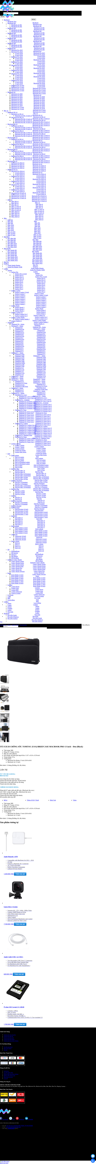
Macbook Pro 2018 (39, 83)
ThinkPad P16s (41, 339)
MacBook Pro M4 (39, 44)
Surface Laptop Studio (39, 320)
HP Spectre (39, 556)
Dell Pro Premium (39, 483)
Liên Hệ (6, 1078)
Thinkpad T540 (41, 367)
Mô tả (5, 800)
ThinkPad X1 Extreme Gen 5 (43, 404)
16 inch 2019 (41, 81)
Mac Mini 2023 (37, 248)
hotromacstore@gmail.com (13, 1127)
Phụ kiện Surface (37, 621)
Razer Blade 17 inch (39, 584)
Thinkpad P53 (41, 347)
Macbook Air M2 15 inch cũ (41, 132)
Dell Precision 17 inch (41, 517)
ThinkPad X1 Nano (41, 440)
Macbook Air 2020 (39, 105)
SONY (37, 609)
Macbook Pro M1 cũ (39, 120)
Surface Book (39, 308)
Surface (37, 273)
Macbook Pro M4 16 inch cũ (41, 162)
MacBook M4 (37, 41)
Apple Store (15, 625)
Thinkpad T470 (41, 361)
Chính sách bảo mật (9, 1038)
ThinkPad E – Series (39, 379)
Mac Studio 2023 (37, 261)
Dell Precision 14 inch (41, 512)
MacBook (35, 23)
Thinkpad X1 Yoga (41, 413)
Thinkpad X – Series (39, 382)
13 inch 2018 (41, 85)
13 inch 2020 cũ (41, 194)
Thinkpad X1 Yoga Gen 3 (43, 423)
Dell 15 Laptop (41, 461)
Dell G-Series (39, 544)
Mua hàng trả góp (8, 1077)
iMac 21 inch (37, 234)
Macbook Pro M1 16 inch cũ (41, 125)
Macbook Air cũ (37, 164)
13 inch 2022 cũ (41, 186)
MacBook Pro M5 (39, 49)
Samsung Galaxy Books (37, 562)
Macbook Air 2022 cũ (39, 169)
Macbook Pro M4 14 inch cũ (41, 160)
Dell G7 (41, 547)
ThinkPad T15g (41, 376)
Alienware (39, 537)
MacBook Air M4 (39, 43)
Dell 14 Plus (41, 468)
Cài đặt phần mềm (8, 1072)
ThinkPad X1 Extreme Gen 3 (43, 408)
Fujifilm (37, 611)
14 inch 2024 (41, 56)
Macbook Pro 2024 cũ (39, 174)
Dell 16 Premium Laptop (41, 467)
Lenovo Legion (39, 596)
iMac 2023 (37, 229)
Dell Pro (39, 498)
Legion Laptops (39, 446)
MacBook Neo (37, 24)
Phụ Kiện (35, 616)
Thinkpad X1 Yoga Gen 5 (43, 419)
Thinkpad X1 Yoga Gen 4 (43, 421)
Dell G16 (41, 551)
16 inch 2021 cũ (41, 191)
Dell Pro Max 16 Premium (41, 478)
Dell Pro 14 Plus (41, 495)
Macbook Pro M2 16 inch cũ (41, 139)
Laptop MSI (39, 593)
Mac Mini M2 (37, 243)
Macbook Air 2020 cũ (39, 171)
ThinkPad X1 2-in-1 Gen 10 (43, 401)
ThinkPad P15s (41, 335)
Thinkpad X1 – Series (39, 396)
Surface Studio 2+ (39, 324)
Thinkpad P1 (41, 330)
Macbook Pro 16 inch (39, 88)
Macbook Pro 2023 (39, 60)
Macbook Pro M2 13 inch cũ (41, 135)
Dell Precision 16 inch (41, 515)
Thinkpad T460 (41, 359)
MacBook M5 (37, 46)
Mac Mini (35, 239)
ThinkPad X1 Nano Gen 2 (43, 443)
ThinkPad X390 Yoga (41, 389)
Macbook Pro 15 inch (39, 90)
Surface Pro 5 (41, 290)
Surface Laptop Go (39, 315)
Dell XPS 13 (41, 520)
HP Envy (39, 557)
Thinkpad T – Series (39, 356)
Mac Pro (35, 265)
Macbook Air (37, 95)
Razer (37, 576)
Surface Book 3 (41, 310)
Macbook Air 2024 (39, 100)
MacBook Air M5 (39, 48)
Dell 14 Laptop (41, 460)
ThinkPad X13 (41, 384)
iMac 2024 (37, 228)
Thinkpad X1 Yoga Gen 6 (43, 418)
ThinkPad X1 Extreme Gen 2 (43, 409)
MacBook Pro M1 (39, 29)
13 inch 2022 (41, 66)
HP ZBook (39, 559)
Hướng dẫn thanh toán (9, 1075)
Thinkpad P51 (41, 344)
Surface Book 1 (41, 313)
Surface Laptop (39, 293)
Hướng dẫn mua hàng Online (11, 1074)
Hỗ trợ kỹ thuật (7, 1048)
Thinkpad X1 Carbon (41, 426)
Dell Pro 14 (41, 500)
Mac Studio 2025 (37, 260)
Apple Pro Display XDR (37, 270)
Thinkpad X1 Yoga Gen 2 (43, 424)
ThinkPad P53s (41, 349)
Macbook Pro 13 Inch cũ (39, 201)
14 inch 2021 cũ (41, 189)
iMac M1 (37, 223)
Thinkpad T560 (41, 369)
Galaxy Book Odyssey (39, 574)
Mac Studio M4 (37, 258)
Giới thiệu (6, 1071)
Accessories (23, 625)
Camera (35, 604)
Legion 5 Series (41, 448)
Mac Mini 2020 (37, 250)
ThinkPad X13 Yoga (41, 386)
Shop (9, 625)
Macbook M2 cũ (37, 127)
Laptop (35, 271)
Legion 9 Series (41, 451)
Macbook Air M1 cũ (39, 117)
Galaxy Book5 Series (39, 564)
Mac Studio (35, 251)
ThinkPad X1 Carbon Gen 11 (43, 431)
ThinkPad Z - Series (39, 391)
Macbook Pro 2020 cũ (39, 192)
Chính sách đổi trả (8, 1036)
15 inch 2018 (41, 86)
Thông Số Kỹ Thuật (33, 800)
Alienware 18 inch (41, 542)
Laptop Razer (39, 589)
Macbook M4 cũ (37, 152)
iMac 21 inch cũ (39, 213)
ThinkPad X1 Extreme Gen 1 (43, 411)
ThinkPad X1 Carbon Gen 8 (42, 436)
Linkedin (30, 1119)
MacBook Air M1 (39, 28)
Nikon (37, 606)
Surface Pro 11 (41, 280)
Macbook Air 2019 (39, 107)
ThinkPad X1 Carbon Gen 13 (43, 428)
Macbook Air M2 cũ (39, 128)
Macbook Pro (37, 51)
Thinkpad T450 (41, 357)
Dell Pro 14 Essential (41, 505)
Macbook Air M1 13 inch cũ (41, 118)
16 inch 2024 (41, 58)
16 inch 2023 (41, 63)
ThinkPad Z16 (41, 394)
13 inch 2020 (41, 75)
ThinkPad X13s (41, 387)
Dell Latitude (39, 529)
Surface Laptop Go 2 (41, 317)
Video (74, 800)
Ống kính (37, 615)
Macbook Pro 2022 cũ (39, 184)
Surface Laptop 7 (41, 297)
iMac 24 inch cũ (39, 211)
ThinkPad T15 (41, 374)
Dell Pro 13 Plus (41, 493)
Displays (35, 266)
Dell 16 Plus (41, 470)
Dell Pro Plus (39, 492)
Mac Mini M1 (37, 245)
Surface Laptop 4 (41, 302)
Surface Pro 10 (41, 282)
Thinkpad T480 (41, 362)
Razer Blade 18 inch (39, 586)
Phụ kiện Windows (37, 620)
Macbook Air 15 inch (39, 110)
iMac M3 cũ (39, 206)
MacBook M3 (37, 36)
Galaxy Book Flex (39, 571)
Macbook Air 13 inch (39, 112)
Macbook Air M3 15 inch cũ (41, 145)
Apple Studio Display (37, 268)
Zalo (13, 1119)
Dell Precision (39, 510)
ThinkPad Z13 (41, 393)
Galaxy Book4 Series (39, 566)
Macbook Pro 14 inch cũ (39, 199)
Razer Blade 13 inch (39, 578)
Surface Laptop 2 (41, 305)
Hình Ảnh (53, 800)
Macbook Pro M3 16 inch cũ (41, 150)
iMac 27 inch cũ (39, 209)
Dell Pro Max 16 (41, 475)
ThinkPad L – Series (39, 381)
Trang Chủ (3, 625)
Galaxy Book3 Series (39, 567)
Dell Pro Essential (39, 504)
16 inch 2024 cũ (41, 177)
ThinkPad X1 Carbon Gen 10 (43, 433)
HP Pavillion (39, 561)
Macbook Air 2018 (39, 108)
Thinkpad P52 (41, 345)
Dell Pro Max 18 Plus (41, 482)
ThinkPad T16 (41, 377)
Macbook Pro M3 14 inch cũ (41, 149)
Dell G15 (41, 549)
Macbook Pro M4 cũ (39, 159)
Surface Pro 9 (41, 283)
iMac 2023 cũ (39, 216)
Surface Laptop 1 (41, 307)
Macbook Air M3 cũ (39, 142)
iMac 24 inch (37, 236)
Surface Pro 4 (41, 292)
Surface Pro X (41, 278)
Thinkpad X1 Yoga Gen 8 (43, 414)
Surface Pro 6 (41, 288)
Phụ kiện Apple (37, 618)
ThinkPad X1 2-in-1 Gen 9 (43, 399)
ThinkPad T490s (41, 366)
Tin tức (5, 1050)
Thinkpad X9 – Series (39, 327)
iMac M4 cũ (39, 204)
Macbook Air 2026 (39, 97)
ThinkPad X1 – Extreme (41, 403)
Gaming (37, 588)
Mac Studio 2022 (37, 263)
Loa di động (37, 603)
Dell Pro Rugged (39, 509)
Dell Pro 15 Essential (41, 507)
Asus (37, 599)
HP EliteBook (39, 554)
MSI (37, 601)
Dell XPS (39, 519)
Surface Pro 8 (41, 285)
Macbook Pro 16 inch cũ (39, 196)
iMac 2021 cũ (39, 218)
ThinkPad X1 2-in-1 (41, 398)
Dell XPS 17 (41, 527)
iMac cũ (37, 202)
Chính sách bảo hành (9, 1039)
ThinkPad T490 (41, 364)
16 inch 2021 (41, 71)
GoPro (37, 613)
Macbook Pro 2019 (39, 76)
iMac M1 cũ (39, 208)
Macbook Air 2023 (39, 102)
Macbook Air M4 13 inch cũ (41, 155)
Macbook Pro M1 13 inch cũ (41, 122)
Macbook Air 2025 (39, 98)
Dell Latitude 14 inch (41, 532)
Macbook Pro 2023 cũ (39, 179)
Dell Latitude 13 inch (41, 530)
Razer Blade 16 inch (39, 583)
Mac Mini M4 (37, 241)
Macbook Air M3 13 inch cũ (41, 144)
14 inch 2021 (41, 70)
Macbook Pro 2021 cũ (39, 187)
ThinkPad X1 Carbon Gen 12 (43, 430)
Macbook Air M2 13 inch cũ (41, 130)
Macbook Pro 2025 (39, 53)
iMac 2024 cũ (39, 214)
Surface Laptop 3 (41, 303)
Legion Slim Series (41, 455)
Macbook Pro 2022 (39, 65)
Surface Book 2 (41, 312)
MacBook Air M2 (39, 33)
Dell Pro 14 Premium (41, 485)
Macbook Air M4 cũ (39, 154)
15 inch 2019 (41, 80)
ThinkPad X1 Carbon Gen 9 (42, 435)
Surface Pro (39, 275)
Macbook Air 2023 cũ (39, 167)
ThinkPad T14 (41, 371)
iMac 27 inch (37, 238)
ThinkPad (37, 325)
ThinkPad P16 (41, 337)
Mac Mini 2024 (37, 246)
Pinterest (21, 1119)
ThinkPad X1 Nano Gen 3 (43, 441)
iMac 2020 (37, 233)
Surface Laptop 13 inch (41, 295)
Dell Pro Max (39, 472)
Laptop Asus (39, 591)
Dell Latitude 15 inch (41, 534)
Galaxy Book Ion (39, 572)
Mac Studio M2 (37, 255)
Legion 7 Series (41, 450)
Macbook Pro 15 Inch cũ (39, 197)
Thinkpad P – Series (39, 329)
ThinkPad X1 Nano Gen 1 (43, 445)
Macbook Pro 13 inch (39, 93)
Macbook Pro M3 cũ (39, 147)
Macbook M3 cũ (37, 140)
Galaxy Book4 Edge (39, 569)
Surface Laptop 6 (41, 298)
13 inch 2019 (41, 78)
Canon (37, 608)
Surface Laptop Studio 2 (41, 322)
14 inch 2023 (41, 61)
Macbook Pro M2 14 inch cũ (41, 137)
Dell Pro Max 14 (41, 473)
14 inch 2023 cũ (41, 181)
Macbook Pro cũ (37, 172)
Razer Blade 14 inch (39, 579)
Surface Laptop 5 (41, 300)
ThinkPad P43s (41, 342)
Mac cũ (35, 113)
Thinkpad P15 (41, 334)
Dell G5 (41, 546)
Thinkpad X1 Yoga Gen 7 (43, 416)
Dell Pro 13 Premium (41, 487)
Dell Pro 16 (41, 502)
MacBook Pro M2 (39, 34)
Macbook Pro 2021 (39, 68)
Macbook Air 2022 (39, 103)
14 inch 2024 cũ (41, 176)
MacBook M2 (37, 31)
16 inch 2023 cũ (41, 182)
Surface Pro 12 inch (41, 276)
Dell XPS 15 (41, 524)
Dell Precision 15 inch (41, 514)
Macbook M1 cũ (37, 115)
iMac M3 (37, 224)
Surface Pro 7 (41, 287)
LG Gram (37, 598)
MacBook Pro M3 (39, 39)
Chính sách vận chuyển (10, 1035)
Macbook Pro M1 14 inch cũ (41, 123)
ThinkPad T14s (41, 372)
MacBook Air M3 (39, 38)
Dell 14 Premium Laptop (41, 465)
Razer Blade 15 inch (39, 581)
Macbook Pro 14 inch (39, 91)
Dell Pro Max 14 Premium (41, 477)
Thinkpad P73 (41, 354)
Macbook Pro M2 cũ (39, 134)
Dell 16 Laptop (41, 463)
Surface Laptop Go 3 (41, 319)
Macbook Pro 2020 (39, 73)
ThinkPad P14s (41, 332)
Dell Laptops (39, 458)
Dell (37, 456)
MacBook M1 (37, 26)
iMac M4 (37, 226)
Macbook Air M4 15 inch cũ (41, 157)
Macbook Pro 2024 (39, 54)
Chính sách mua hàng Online (11, 1041)
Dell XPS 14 (41, 522)
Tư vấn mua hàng (8, 1047)
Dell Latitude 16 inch (41, 535)
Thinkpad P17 (41, 340)
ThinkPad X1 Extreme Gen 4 (43, 406)
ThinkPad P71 (41, 350)
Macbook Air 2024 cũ (39, 165)
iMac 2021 (37, 231)
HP (37, 552)
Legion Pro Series (41, 453)
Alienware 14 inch (41, 539)
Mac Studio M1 (37, 253)
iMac (35, 221)
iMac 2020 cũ (39, 219)
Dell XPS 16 (41, 525)
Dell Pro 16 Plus (41, 497)
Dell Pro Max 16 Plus (41, 480)
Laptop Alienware (39, 594)
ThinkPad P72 (41, 352)
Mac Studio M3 (37, 256)
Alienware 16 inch (41, 541)
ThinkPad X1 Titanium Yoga (41, 438)
